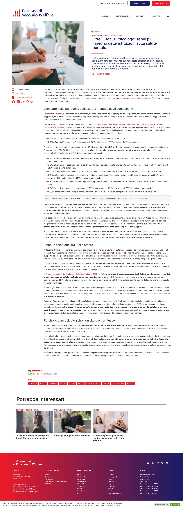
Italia (63, 383)
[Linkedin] (148, 463)
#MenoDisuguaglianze (47, 374)
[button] (168, 16)
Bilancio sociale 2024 (147, 475)
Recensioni (112, 486)
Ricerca (47, 475)
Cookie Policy (145, 477)
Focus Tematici (82, 491)
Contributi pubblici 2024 (149, 486)
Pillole (110, 479)
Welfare (130, 383)
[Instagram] (153, 463)
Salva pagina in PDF (24, 98)
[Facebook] (13, 103)
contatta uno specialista (137, 198)
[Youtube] (167, 463)
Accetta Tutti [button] (175, 504)
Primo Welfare (97, 35)
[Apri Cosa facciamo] (129, 16)
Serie (78, 493)
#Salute (31, 374)
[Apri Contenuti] (145, 16)
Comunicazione (50, 477)
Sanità (106, 383)
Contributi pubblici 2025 (149, 484)
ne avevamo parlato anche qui (133, 98)
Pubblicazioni (81, 486)
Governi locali (81, 482)
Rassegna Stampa (114, 477)
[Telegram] (162, 463)
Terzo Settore (116, 35)
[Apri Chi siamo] (109, 16)
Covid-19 (33, 383)
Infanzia (53, 383)
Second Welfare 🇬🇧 (115, 493)
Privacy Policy (145, 479)
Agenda (111, 475)
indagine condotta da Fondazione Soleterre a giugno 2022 (72, 274)
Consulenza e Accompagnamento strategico (56, 483)
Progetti (79, 488)
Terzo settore (118, 383)
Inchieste (111, 491)
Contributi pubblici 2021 (148, 493)
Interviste (111, 482)
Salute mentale (93, 383)
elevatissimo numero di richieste (116, 256)
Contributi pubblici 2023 (149, 488)
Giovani (43, 383)
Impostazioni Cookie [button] (161, 504)
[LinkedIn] (18, 103)
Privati (79, 475)
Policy (72, 383)
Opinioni (111, 488)
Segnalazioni (113, 484)
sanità (106, 35)
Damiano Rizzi (103, 74)
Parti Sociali (81, 477)
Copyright (143, 482)
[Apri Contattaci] (162, 16)
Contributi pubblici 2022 (149, 491)
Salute (80, 383)
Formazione (49, 479)
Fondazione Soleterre (53, 113)
